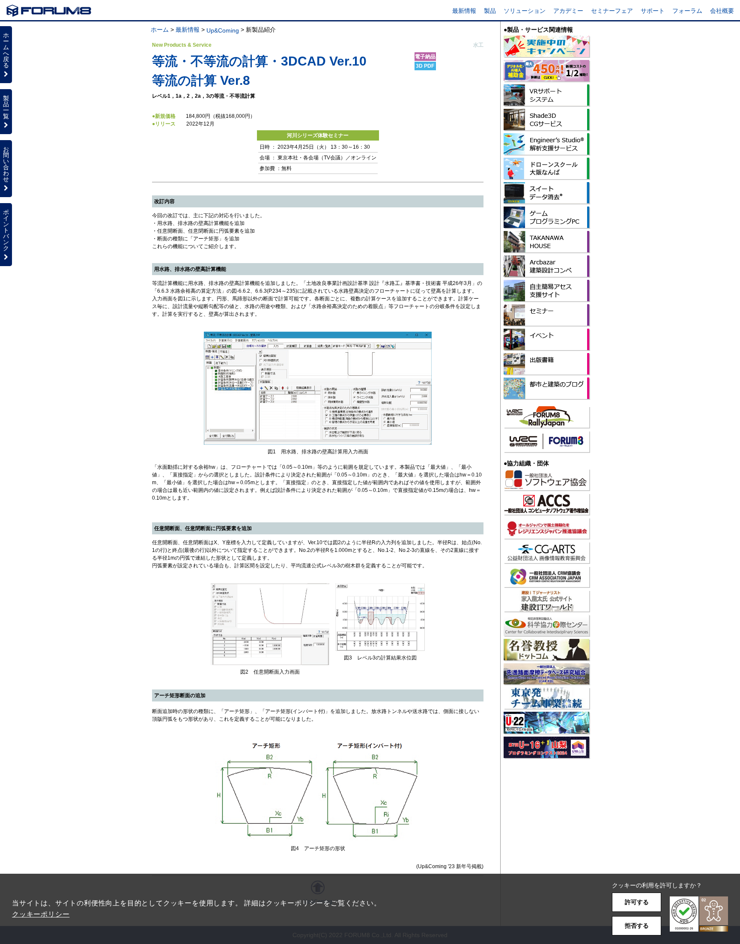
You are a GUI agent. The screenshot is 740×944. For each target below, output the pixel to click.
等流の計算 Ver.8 (201, 80)
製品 (490, 11)
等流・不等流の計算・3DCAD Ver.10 (259, 61)
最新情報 (464, 11)
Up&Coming (222, 30)
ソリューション (525, 11)
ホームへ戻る (6, 50)
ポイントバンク (6, 230)
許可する (637, 902)
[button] (699, 914)
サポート (653, 11)
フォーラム (687, 11)
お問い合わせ (6, 164)
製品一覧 (6, 107)
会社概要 (722, 11)
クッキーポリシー (40, 914)
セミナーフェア (612, 11)
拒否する (637, 925)
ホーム (160, 29)
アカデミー (568, 11)
